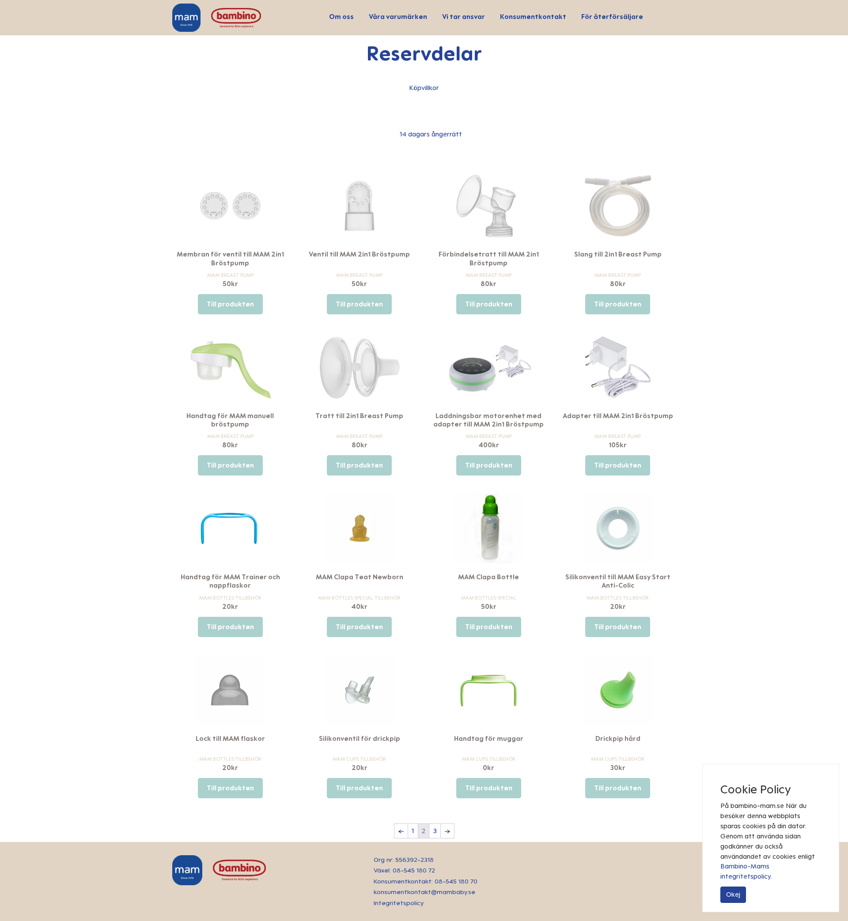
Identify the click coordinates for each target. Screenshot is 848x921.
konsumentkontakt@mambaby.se (424, 891)
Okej (733, 894)
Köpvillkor (424, 87)
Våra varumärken (398, 16)
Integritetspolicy (399, 902)
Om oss (341, 16)
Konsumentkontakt (533, 16)
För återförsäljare (612, 16)
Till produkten (230, 304)
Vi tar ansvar (463, 16)
